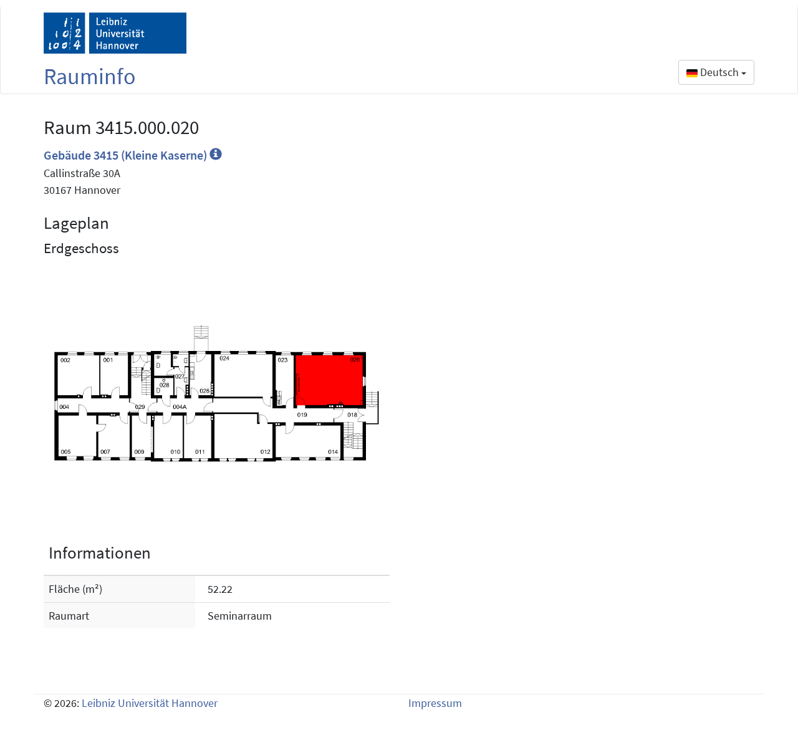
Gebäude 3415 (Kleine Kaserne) (126, 155)
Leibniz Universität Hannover (150, 703)
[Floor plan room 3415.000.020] (217, 393)
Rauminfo (90, 76)
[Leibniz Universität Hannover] (115, 33)
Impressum (435, 703)
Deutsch (719, 72)
